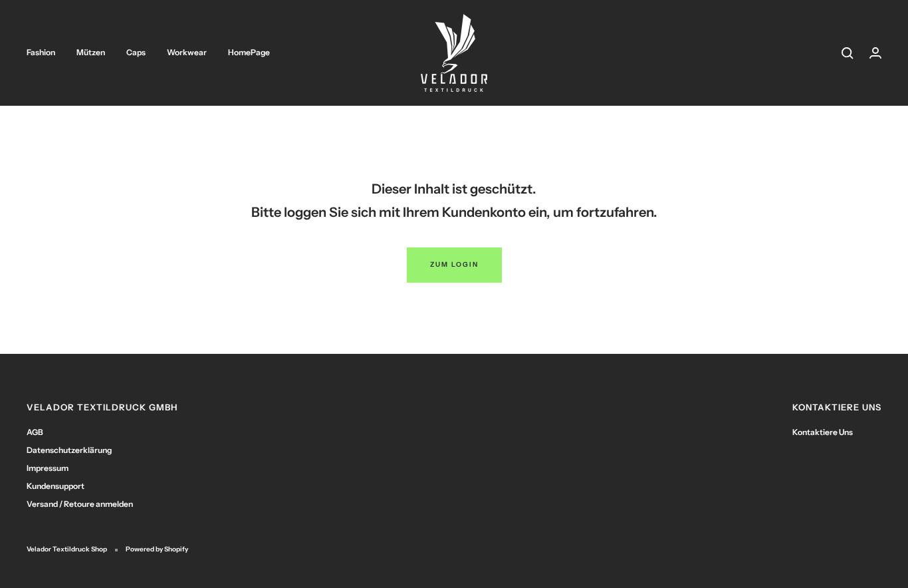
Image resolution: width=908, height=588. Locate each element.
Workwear (187, 52)
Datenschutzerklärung (69, 450)
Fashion (41, 52)
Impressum (47, 468)
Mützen (90, 52)
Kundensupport (55, 486)
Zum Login (454, 264)
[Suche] (847, 53)
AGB (35, 432)
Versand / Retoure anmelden (80, 504)
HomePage (249, 52)
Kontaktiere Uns (822, 432)
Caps (136, 52)
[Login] (875, 53)
